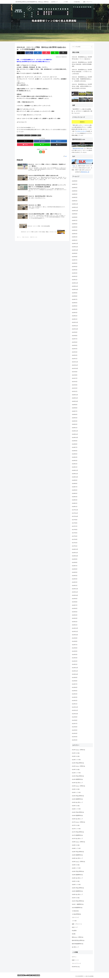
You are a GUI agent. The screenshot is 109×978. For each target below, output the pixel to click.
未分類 (39, 135)
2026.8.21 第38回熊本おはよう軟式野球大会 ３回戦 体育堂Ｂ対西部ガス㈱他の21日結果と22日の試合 (82, 86)
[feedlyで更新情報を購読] (40, 152)
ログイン (74, 956)
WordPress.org (75, 966)
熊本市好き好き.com (78, 148)
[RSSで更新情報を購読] (43, 152)
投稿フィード (75, 960)
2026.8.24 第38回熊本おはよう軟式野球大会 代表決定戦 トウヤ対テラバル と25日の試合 (82, 71)
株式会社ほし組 (85, 172)
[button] (63, 52)
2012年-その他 (20, 135)
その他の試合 (27, 135)
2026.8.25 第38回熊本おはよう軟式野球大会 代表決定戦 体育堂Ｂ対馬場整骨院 (82, 64)
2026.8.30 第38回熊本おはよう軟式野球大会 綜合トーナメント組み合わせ (82, 58)
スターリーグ (34, 135)
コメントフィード (76, 963)
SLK (74, 165)
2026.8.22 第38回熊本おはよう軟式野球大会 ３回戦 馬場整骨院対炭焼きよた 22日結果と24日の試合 (82, 79)
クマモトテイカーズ (81, 131)
